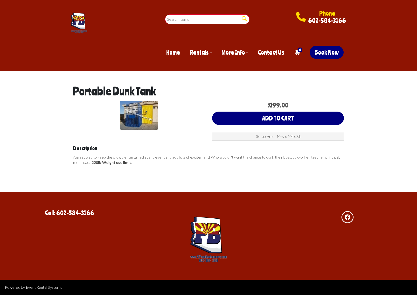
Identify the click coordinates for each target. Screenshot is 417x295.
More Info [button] (234, 52)
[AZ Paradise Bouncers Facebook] (347, 217)
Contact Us (271, 52)
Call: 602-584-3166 (69, 212)
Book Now (326, 52)
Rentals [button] (199, 52)
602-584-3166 (327, 20)
